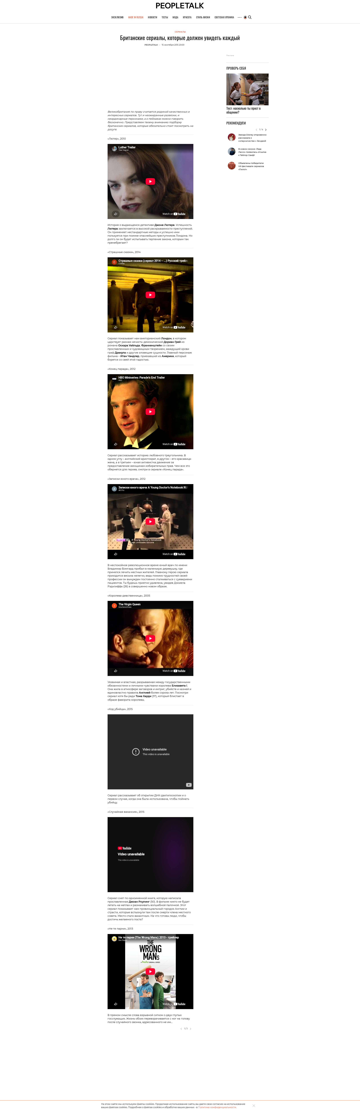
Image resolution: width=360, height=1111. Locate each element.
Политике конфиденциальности (217, 1107)
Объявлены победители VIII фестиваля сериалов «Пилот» (251, 166)
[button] (265, 129)
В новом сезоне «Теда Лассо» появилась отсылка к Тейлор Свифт (252, 152)
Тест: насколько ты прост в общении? (243, 110)
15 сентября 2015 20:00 (173, 45)
